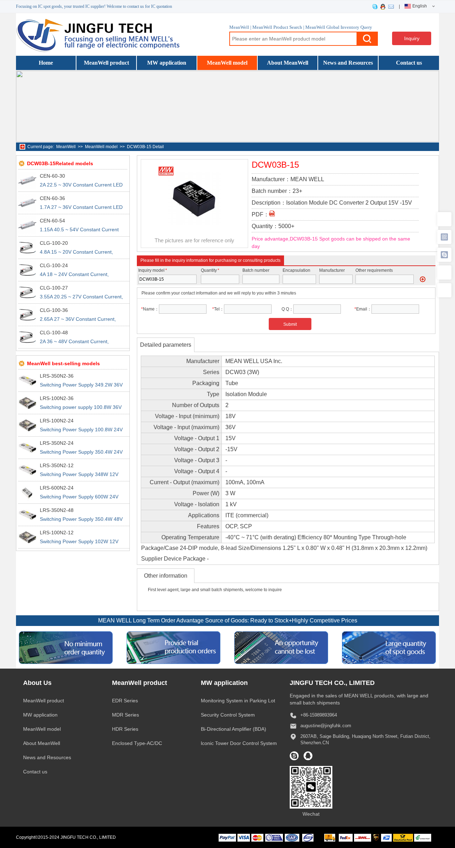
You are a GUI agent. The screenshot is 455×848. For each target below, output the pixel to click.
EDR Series (125, 700)
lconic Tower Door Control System (239, 743)
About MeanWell (287, 63)
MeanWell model (227, 63)
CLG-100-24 (54, 265)
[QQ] (308, 756)
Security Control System (228, 715)
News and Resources (348, 63)
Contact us (409, 63)
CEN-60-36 (52, 198)
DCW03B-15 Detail (145, 146)
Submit (290, 324)
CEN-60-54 (52, 220)
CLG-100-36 (54, 310)
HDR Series (125, 729)
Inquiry (411, 38)
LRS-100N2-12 (57, 532)
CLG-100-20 (54, 243)
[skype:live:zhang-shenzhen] (376, 6)
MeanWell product (106, 63)
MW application (166, 63)
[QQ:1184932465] (384, 6)
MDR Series (125, 715)
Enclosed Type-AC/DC (137, 743)
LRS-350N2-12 (57, 465)
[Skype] (294, 756)
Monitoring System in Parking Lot (238, 700)
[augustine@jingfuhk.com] (392, 6)
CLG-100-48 (54, 332)
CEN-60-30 (52, 176)
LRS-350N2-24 (57, 443)
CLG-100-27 (54, 288)
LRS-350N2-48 (57, 510)
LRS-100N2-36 (57, 398)
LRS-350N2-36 (57, 376)
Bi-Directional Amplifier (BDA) (233, 729)
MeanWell (66, 146)
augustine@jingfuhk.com (325, 725)
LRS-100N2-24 (57, 420)
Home (46, 63)
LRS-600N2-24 (57, 488)
